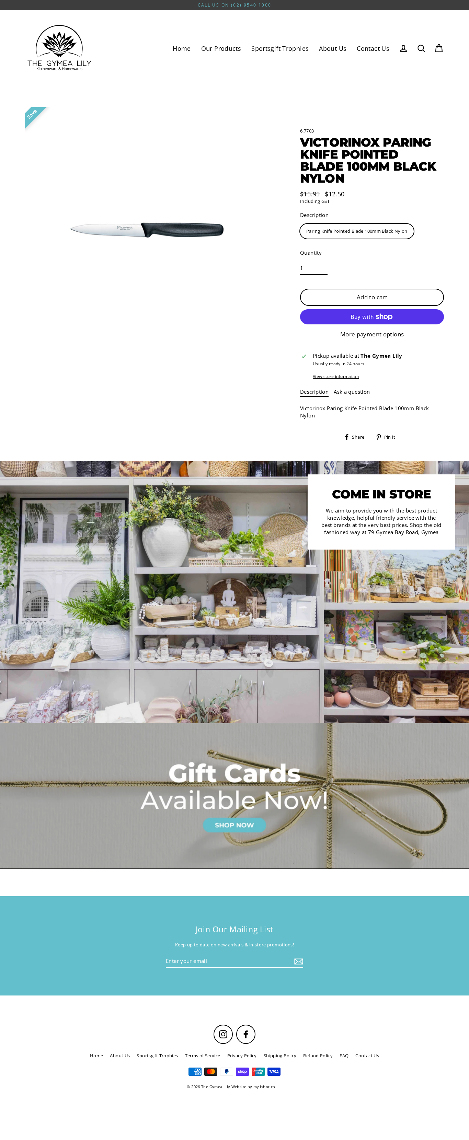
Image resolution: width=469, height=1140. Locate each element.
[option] (234, 795)
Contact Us (373, 48)
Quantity (311, 252)
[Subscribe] (297, 961)
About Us (332, 48)
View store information (336, 376)
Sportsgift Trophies (280, 48)
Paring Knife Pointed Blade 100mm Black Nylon (357, 231)
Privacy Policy (242, 1055)
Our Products (221, 48)
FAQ (344, 1055)
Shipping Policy (280, 1055)
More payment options (372, 334)
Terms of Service (202, 1055)
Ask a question (352, 391)
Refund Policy (318, 1055)
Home (182, 48)
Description (314, 214)
